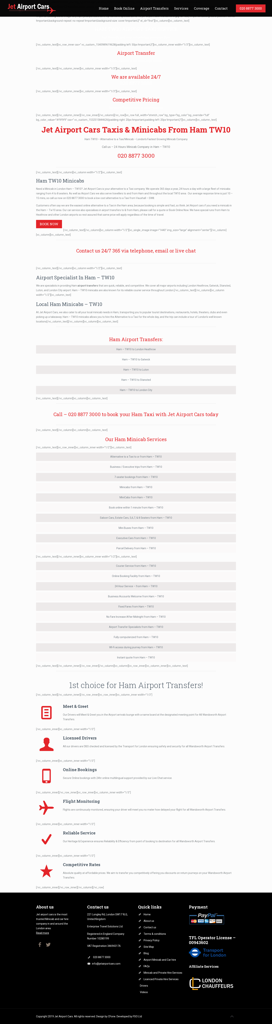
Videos (144, 992)
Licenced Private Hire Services (161, 979)
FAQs (147, 966)
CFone (111, 1016)
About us (149, 920)
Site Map (149, 946)
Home (147, 914)
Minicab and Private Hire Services (163, 972)
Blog (146, 953)
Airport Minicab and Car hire (160, 959)
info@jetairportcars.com (106, 963)
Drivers (144, 985)
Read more (42, 932)
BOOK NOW (49, 224)
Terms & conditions (155, 933)
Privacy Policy (151, 940)
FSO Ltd (137, 1016)
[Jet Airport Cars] (31, 8)
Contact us (150, 927)
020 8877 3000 (136, 83)
